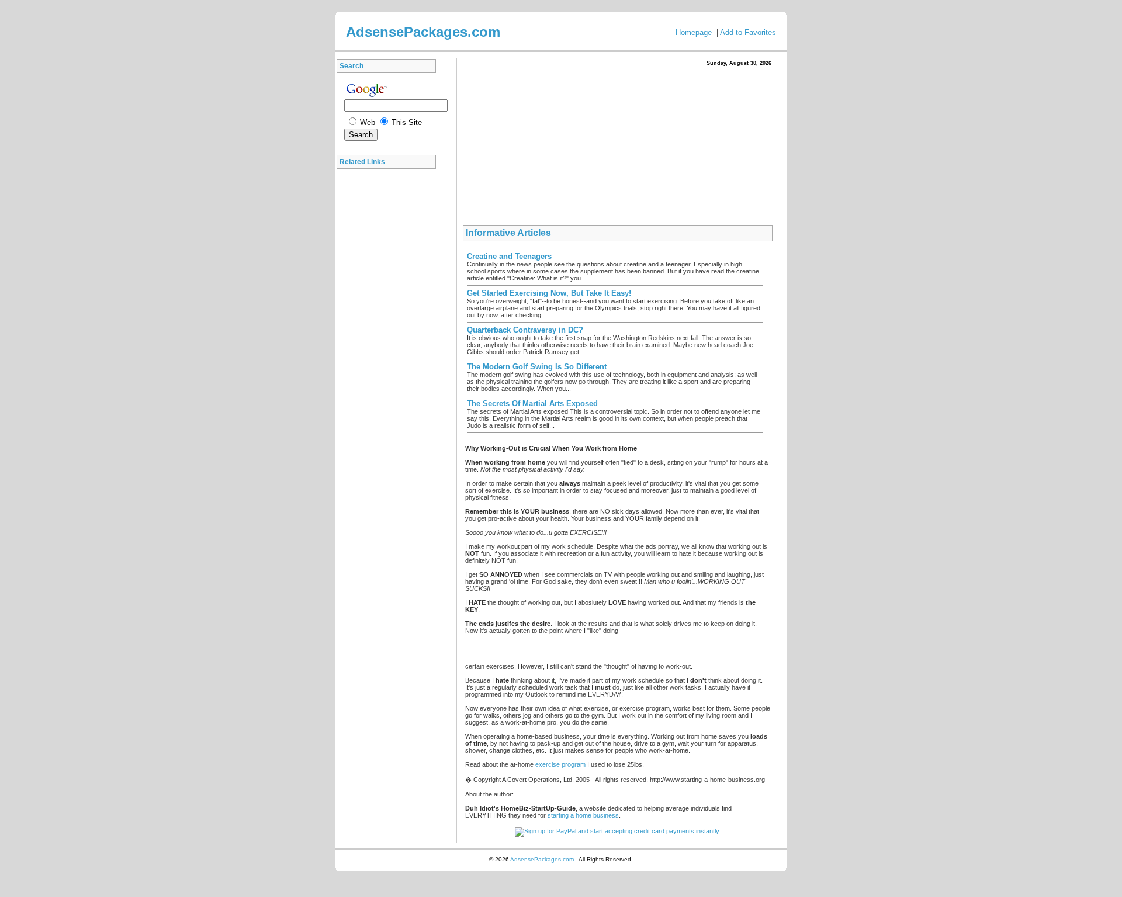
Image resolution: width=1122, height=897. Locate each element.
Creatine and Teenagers (509, 256)
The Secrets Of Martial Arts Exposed (532, 403)
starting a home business (583, 815)
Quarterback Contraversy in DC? (525, 329)
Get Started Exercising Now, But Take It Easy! (549, 293)
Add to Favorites (748, 32)
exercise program (560, 764)
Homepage (694, 32)
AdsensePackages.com (542, 859)
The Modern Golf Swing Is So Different (537, 366)
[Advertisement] (389, 350)
